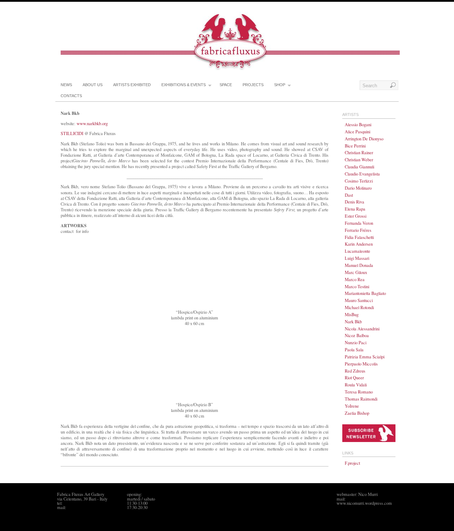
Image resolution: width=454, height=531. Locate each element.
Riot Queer (354, 377)
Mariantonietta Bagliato (365, 293)
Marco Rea (355, 279)
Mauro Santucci (359, 300)
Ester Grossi (355, 216)
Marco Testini (357, 286)
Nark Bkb (353, 321)
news (66, 85)
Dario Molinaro (358, 188)
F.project (352, 463)
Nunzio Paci (355, 342)
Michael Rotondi (359, 307)
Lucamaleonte (357, 251)
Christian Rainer (359, 152)
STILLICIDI (72, 133)
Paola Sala (354, 349)
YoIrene (352, 406)
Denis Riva (354, 202)
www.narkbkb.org (92, 123)
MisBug (352, 314)
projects (253, 85)
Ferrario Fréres (358, 230)
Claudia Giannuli (359, 166)
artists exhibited (132, 85)
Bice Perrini (355, 146)
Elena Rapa (355, 209)
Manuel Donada (359, 265)
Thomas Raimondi (361, 399)
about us (93, 85)
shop (279, 85)
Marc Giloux (356, 272)
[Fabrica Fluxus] (230, 68)
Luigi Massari (357, 258)
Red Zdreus (355, 371)
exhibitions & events (183, 85)
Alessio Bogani (358, 124)
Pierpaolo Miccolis (361, 364)
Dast (349, 195)
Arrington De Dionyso (364, 138)
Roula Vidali (356, 384)
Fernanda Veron (359, 223)
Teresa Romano (359, 392)
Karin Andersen (359, 244)
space (226, 85)
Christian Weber (359, 159)
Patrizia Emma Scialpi (364, 356)
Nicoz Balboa (357, 335)
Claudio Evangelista (362, 174)
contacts (71, 96)
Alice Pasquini (357, 131)
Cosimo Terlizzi (359, 181)
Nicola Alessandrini (362, 328)
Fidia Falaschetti (359, 237)
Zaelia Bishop (357, 413)
